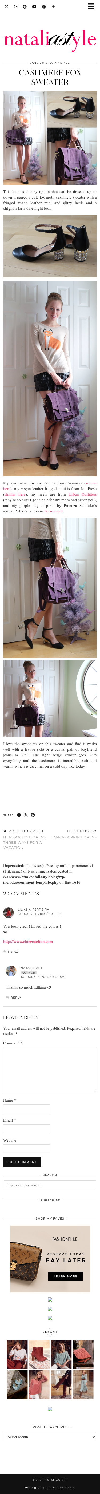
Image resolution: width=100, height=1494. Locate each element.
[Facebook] (44, 6)
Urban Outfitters (83, 494)
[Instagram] (16, 6)
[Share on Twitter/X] (26, 815)
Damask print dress (74, 834)
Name (9, 1100)
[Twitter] (7, 6)
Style (65, 62)
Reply (13, 952)
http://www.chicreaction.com (28, 941)
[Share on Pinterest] (33, 815)
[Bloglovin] (53, 6)
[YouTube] (34, 6)
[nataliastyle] (50, 28)
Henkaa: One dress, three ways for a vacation (25, 839)
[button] (92, 7)
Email (9, 1120)
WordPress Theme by (50, 1488)
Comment (13, 1042)
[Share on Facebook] (19, 815)
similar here (15, 494)
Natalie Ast (31, 968)
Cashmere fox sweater (50, 77)
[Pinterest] (25, 6)
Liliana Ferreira (33, 909)
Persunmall (53, 511)
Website (9, 1140)
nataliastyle (56, 1480)
